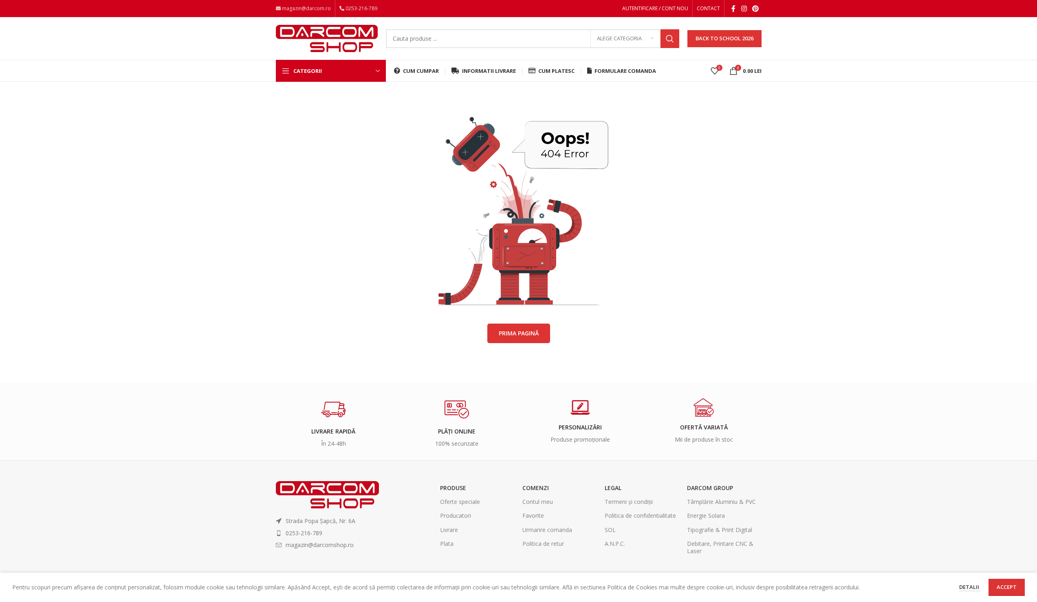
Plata (447, 543)
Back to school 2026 (724, 38)
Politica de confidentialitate (640, 515)
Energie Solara (706, 515)
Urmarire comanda (547, 530)
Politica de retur (543, 543)
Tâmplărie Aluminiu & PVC (721, 502)
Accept (1007, 587)
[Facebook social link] (733, 8)
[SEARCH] (670, 38)
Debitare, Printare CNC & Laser (720, 547)
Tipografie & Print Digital (719, 530)
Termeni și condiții (629, 502)
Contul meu (537, 502)
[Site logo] (327, 38)
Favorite (533, 515)
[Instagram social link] (743, 8)
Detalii (969, 587)
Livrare (449, 530)
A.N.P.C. (615, 543)
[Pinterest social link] (755, 8)
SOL (610, 530)
